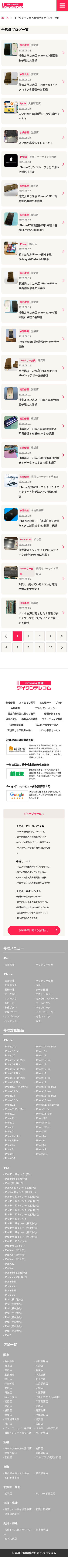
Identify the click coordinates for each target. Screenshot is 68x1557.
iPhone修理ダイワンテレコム (31, 831)
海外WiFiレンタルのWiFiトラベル (33, 907)
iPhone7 (9, 1131)
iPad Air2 (9, 1263)
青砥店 (8, 1388)
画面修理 (9, 964)
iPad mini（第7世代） (16, 1178)
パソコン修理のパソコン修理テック (33, 842)
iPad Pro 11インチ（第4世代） (21, 1223)
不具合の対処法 (29, 719)
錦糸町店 (9, 1383)
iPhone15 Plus (12, 1073)
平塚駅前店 (42, 1414)
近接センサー (12, 1012)
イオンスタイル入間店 (48, 1397)
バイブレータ (43, 1007)
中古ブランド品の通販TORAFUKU (33, 883)
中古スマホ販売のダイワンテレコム (33, 867)
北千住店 (41, 1379)
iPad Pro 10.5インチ (16, 1241)
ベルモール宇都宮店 (47, 1428)
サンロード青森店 (45, 1493)
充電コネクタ (43, 1016)
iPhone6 (40, 1140)
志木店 (39, 1406)
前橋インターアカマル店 (18, 1432)
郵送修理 (10, 702)
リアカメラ (11, 998)
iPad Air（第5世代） (16, 1250)
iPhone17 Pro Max (46, 1046)
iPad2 (8, 1335)
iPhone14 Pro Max (15, 1078)
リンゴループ (12, 1016)
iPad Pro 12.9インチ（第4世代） (22, 1205)
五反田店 (9, 1374)
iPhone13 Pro (12, 1091)
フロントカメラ (44, 994)
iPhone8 (9, 1127)
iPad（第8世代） (14, 1308)
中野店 (8, 1370)
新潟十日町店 (43, 1509)
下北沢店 (41, 1374)
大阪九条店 (11, 1453)
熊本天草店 (42, 1529)
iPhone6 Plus (12, 1140)
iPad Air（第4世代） (16, 1254)
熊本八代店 (11, 1538)
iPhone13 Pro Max (46, 1086)
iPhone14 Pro (43, 1078)
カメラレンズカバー (47, 998)
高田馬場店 (42, 1361)
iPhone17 (10, 1055)
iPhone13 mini (43, 1091)
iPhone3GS (42, 1154)
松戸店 (8, 1423)
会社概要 (15, 708)
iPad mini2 (10, 1290)
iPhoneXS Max (44, 1113)
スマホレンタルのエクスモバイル (32, 902)
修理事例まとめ (52, 713)
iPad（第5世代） (14, 1321)
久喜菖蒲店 (42, 1401)
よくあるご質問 (27, 702)
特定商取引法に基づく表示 (21, 713)
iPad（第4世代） (14, 1326)
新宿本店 (9, 1361)
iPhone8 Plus (43, 1122)
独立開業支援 (16, 725)
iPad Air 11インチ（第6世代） (21, 1192)
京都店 (8, 1457)
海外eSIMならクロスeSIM (29, 896)
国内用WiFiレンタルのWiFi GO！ (32, 913)
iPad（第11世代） (14, 1183)
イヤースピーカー (45, 1012)
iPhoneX (9, 1122)
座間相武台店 (12, 1419)
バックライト (12, 1020)
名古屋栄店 (42, 1473)
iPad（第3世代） (14, 1330)
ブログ (59, 702)
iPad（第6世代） (14, 1317)
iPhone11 (10, 1113)
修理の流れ (11, 719)
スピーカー (11, 1003)
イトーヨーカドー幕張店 (18, 1428)
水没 (38, 985)
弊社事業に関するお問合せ (34, 930)
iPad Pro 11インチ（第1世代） (21, 1236)
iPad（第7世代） (14, 1313)
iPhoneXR (41, 1118)
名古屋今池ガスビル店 (17, 1473)
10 (50, 647)
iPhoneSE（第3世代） (17, 1086)
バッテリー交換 (44, 964)
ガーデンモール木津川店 (18, 1448)
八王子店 (41, 1392)
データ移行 (11, 994)
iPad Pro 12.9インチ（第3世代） (22, 1210)
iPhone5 (9, 1149)
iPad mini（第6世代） (16, 1272)
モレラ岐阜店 (12, 1477)
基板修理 (9, 989)
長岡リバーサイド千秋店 (18, 1509)
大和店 (8, 1414)
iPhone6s (41, 1136)
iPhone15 (41, 1073)
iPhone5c (41, 1145)
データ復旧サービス (50, 730)
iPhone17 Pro (12, 1051)
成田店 (39, 1423)
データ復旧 (42, 989)
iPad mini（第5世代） (16, 1277)
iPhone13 (10, 1095)
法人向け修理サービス (47, 725)
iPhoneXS (10, 1118)
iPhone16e (41, 1055)
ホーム (5, 18)
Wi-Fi (38, 1020)
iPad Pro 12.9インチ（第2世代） (22, 1214)
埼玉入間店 (11, 1397)
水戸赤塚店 (42, 1432)
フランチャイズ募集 (52, 719)
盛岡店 (8, 1493)
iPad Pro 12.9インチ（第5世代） (22, 1201)
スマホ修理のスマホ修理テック (31, 837)
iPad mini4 (10, 1281)
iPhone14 (41, 1082)
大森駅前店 (42, 1383)
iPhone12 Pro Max (46, 1095)
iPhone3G (10, 1158)
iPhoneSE (41, 1131)
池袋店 (39, 1365)
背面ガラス (11, 985)
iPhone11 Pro (43, 1109)
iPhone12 (10, 1104)
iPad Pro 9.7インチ (15, 1245)
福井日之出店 (12, 1513)
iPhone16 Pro (43, 1060)
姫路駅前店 (42, 1453)
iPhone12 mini (43, 1100)
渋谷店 (8, 1365)
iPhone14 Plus (12, 1082)
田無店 (8, 1392)
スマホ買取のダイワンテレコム (31, 872)
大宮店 (8, 1406)
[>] (61, 647)
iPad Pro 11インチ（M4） (19, 1174)
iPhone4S (41, 1149)
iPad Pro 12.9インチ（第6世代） (22, 1196)
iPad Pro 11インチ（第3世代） (21, 1228)
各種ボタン (11, 1007)
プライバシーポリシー (46, 708)
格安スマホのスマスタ (27, 918)
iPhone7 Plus (43, 1127)
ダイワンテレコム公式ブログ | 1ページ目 (37, 18)
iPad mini (10, 1295)
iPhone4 (9, 1154)
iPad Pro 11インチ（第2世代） (21, 1232)
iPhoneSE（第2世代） (48, 1104)
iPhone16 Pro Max (15, 1060)
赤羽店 (39, 1388)
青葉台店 (41, 1410)
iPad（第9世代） (14, 1304)
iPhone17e (10, 1046)
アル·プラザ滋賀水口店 (48, 1457)
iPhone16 (41, 1064)
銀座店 (39, 1370)
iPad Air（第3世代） (16, 1259)
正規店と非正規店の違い (19, 730)
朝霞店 (8, 1401)
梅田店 (39, 1448)
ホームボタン (43, 1003)
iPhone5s (10, 1145)
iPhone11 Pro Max (15, 1109)
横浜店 (8, 1410)
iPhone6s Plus (12, 1136)
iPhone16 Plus (12, 1064)
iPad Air (9, 1268)
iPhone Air (41, 1051)
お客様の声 (45, 702)
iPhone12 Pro (12, 1100)
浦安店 (39, 1419)
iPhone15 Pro (43, 1069)
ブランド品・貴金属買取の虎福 (31, 877)
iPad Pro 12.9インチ (16, 1219)
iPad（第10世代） (14, 1299)
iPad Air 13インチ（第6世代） (21, 1187)
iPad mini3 (10, 1286)
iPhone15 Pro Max (15, 1069)
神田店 (8, 1379)
